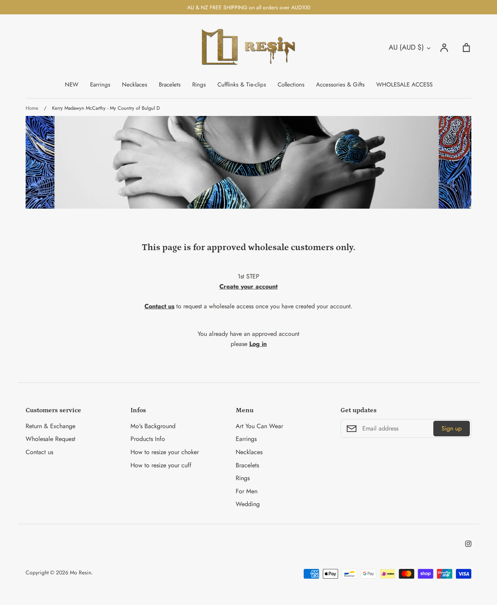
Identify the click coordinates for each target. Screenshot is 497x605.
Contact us (39, 452)
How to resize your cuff (160, 465)
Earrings (100, 84)
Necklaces (134, 84)
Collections (291, 84)
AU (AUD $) (406, 47)
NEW (71, 84)
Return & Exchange (50, 426)
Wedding (248, 504)
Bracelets (170, 84)
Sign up (451, 428)
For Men (246, 491)
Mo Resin (80, 572)
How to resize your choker (164, 452)
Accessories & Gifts (340, 84)
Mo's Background (153, 426)
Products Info (147, 438)
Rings (199, 84)
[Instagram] (468, 543)
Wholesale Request (50, 438)
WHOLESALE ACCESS (404, 84)
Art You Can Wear (259, 426)
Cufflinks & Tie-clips (241, 84)
